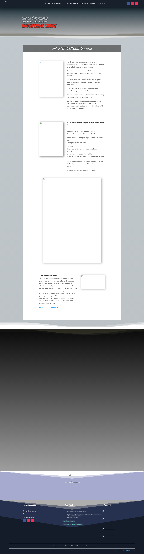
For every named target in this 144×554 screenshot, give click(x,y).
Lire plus (25, 462)
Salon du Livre (70, 4)
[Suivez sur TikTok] (136, 3)
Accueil (47, 4)
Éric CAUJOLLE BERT (129, 550)
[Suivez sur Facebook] (128, 3)
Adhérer (93, 4)
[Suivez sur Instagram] (132, 3)
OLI (21, 455)
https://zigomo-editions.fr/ (48, 307)
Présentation (56, 4)
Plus (99, 4)
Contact (83, 4)
